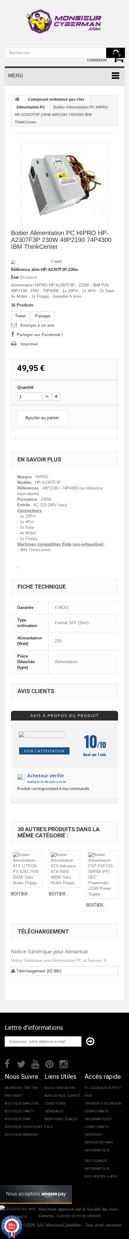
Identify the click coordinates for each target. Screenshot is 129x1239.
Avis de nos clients (62, 1096)
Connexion (97, 60)
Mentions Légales (61, 1119)
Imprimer (29, 344)
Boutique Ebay (18, 1119)
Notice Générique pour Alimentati (49, 952)
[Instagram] (63, 1063)
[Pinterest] (49, 1063)
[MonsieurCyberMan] (64, 18)
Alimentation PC (30, 107)
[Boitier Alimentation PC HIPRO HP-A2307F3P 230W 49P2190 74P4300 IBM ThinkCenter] (64, 186)
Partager (42, 316)
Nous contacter (59, 1088)
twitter (30, 1088)
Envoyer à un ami (37, 325)
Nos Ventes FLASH (101, 1176)
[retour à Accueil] (17, 100)
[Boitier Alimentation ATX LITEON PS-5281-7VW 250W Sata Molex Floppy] (27, 869)
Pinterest (14, 1096)
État (14, 277)
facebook (13, 1088)
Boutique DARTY (19, 1111)
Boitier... (20, 894)
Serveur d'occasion (103, 1104)
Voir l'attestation (44, 751)
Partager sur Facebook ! (40, 334)
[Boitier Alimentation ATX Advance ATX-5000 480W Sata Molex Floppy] (64, 869)
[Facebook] (7, 1063)
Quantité (25, 387)
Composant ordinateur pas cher (56, 99)
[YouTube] (35, 1063)
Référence (20, 269)
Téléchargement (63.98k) (38, 971)
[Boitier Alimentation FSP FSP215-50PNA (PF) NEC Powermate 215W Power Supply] (102, 874)
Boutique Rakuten (22, 1104)
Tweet (20, 316)
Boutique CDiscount (24, 1127)
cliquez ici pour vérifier (78, 1216)
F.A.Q (48, 1127)
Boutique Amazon (21, 1135)
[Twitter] (21, 1063)
